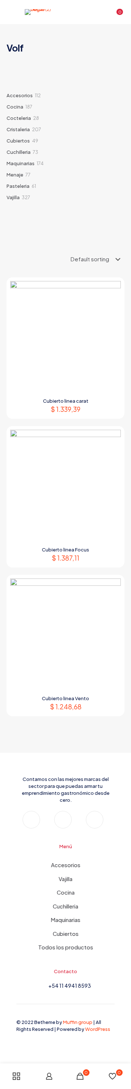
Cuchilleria (65, 906)
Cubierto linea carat (65, 401)
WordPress (97, 1029)
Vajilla (65, 878)
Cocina (66, 892)
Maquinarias (65, 919)
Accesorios (65, 864)
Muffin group (77, 1022)
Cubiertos (66, 933)
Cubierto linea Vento (65, 698)
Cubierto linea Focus (65, 550)
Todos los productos (65, 947)
